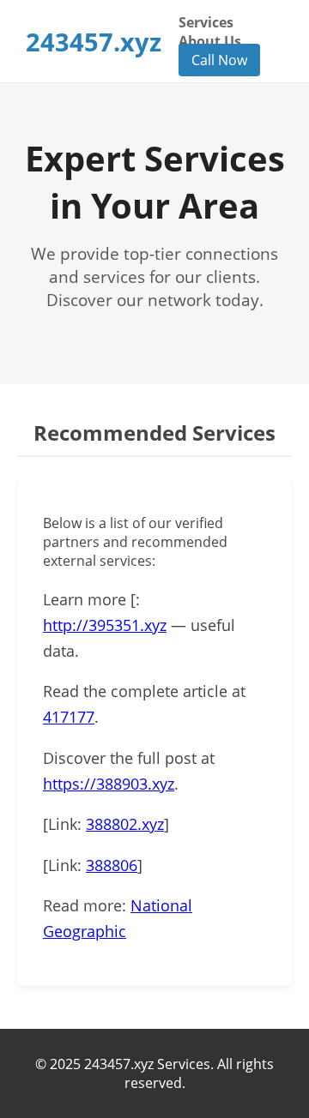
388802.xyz (125, 824)
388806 (111, 865)
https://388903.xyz (108, 783)
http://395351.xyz (105, 625)
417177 (68, 716)
